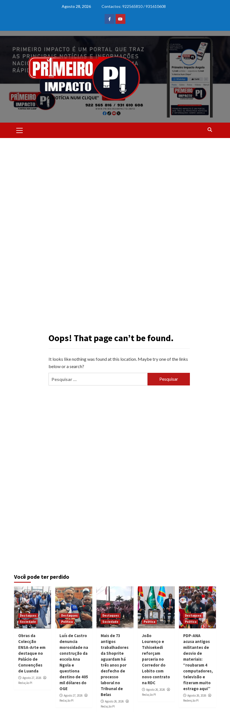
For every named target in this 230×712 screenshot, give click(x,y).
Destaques (28, 615)
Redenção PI (191, 700)
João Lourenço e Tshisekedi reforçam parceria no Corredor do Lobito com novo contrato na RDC (156, 659)
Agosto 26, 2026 (114, 701)
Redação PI (25, 683)
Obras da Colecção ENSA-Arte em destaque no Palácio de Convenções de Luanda (31, 653)
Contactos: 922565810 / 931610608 (134, 6)
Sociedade (28, 622)
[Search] (209, 129)
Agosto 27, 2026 (31, 678)
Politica (67, 622)
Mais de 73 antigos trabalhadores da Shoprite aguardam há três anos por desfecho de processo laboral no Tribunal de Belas (114, 665)
